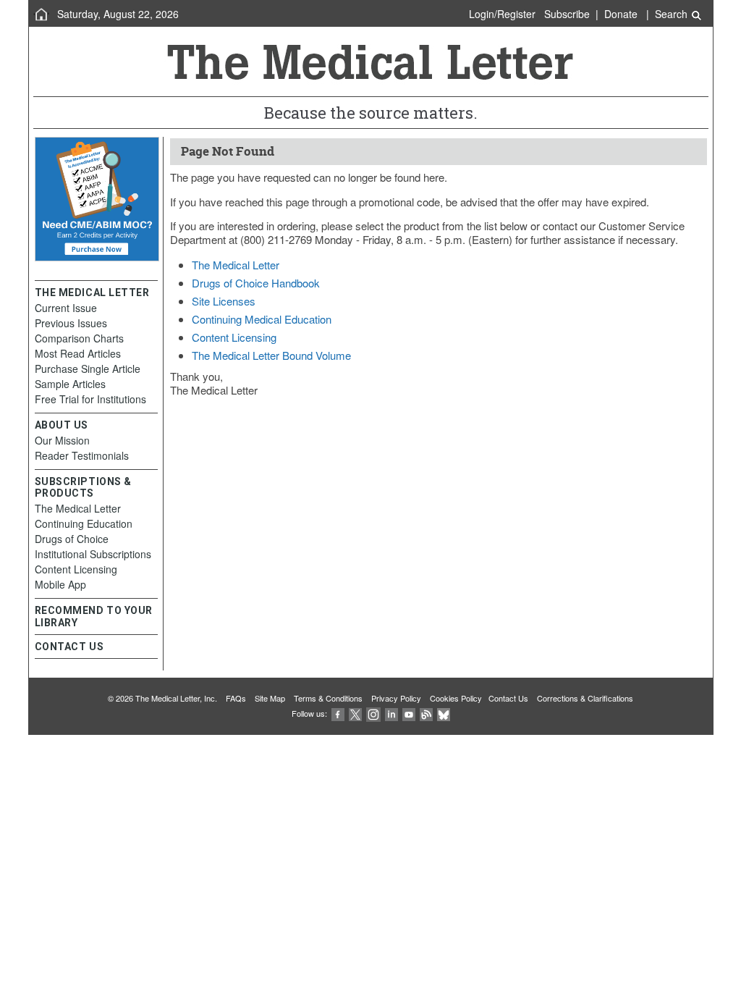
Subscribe (567, 14)
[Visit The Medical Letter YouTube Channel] (408, 713)
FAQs (236, 698)
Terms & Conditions (328, 698)
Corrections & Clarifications (585, 698)
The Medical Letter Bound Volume (271, 355)
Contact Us (508, 698)
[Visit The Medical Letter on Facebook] (337, 713)
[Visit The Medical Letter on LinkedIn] (391, 713)
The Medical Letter (235, 264)
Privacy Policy (396, 698)
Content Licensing (234, 337)
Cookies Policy (456, 698)
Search (672, 14)
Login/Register (502, 14)
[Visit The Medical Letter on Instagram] (373, 713)
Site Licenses (223, 300)
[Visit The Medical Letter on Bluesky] (443, 713)
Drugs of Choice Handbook (256, 282)
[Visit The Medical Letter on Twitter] (355, 713)
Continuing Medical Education (261, 319)
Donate (621, 14)
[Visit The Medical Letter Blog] (426, 713)
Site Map (270, 698)
